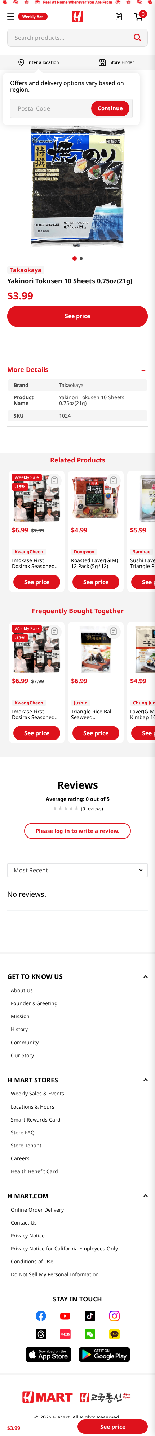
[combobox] (77, 38)
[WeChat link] (90, 1334)
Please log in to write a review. (77, 830)
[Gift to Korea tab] (105, 1397)
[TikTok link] (90, 1316)
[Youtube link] (65, 1316)
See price (77, 316)
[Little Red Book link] (65, 1334)
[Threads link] (41, 1334)
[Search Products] (137, 37)
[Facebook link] (41, 1316)
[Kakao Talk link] (114, 1334)
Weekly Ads (32, 16)
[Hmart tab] (47, 1397)
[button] (10, 16)
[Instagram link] (114, 1316)
